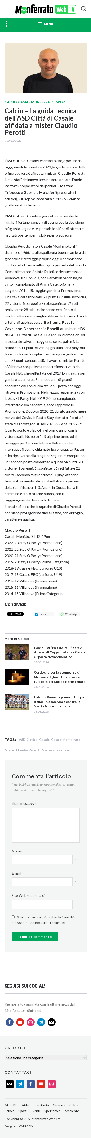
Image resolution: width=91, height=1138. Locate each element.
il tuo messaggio (25, 803)
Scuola (9, 1111)
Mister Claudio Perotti (22, 750)
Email (16, 873)
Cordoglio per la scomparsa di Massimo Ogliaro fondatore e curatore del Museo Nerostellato (60, 676)
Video (26, 1105)
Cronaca (59, 1105)
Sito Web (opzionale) (28, 895)
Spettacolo (52, 1111)
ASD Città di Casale (34, 739)
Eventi (35, 1111)
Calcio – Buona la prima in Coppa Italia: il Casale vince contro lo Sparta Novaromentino (59, 701)
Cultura (74, 1105)
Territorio (42, 1105)
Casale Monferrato (36, 102)
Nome (17, 851)
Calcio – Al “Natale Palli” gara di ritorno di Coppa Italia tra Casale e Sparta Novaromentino (59, 652)
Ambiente (72, 1111)
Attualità (11, 1105)
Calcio (11, 102)
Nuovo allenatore (55, 750)
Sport (61, 102)
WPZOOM (27, 1126)
